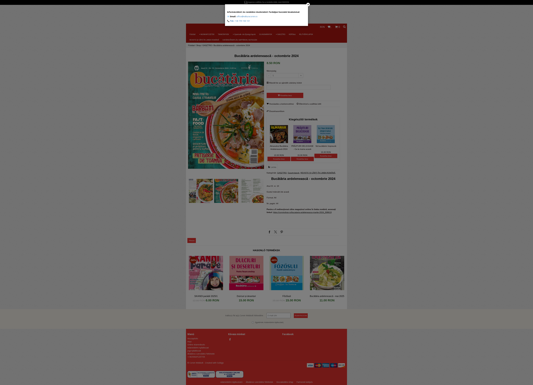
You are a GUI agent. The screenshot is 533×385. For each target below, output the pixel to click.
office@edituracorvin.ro (247, 16)
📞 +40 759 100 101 (238, 21)
